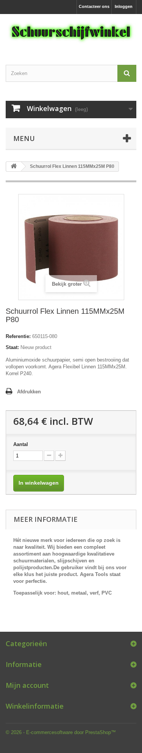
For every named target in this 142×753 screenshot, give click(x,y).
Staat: (12, 347)
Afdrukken (29, 392)
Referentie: (18, 336)
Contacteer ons (94, 6)
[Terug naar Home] (13, 166)
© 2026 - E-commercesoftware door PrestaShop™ (61, 732)
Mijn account (27, 685)
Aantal (20, 444)
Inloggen (124, 6)
